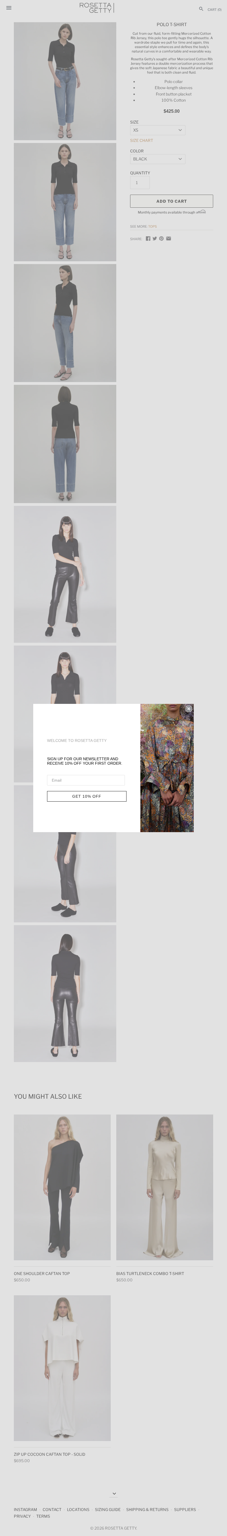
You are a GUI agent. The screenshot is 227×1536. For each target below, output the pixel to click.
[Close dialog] (189, 709)
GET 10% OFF (86, 796)
